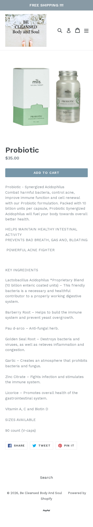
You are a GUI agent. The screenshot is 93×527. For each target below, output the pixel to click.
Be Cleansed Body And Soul (41, 493)
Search (46, 477)
